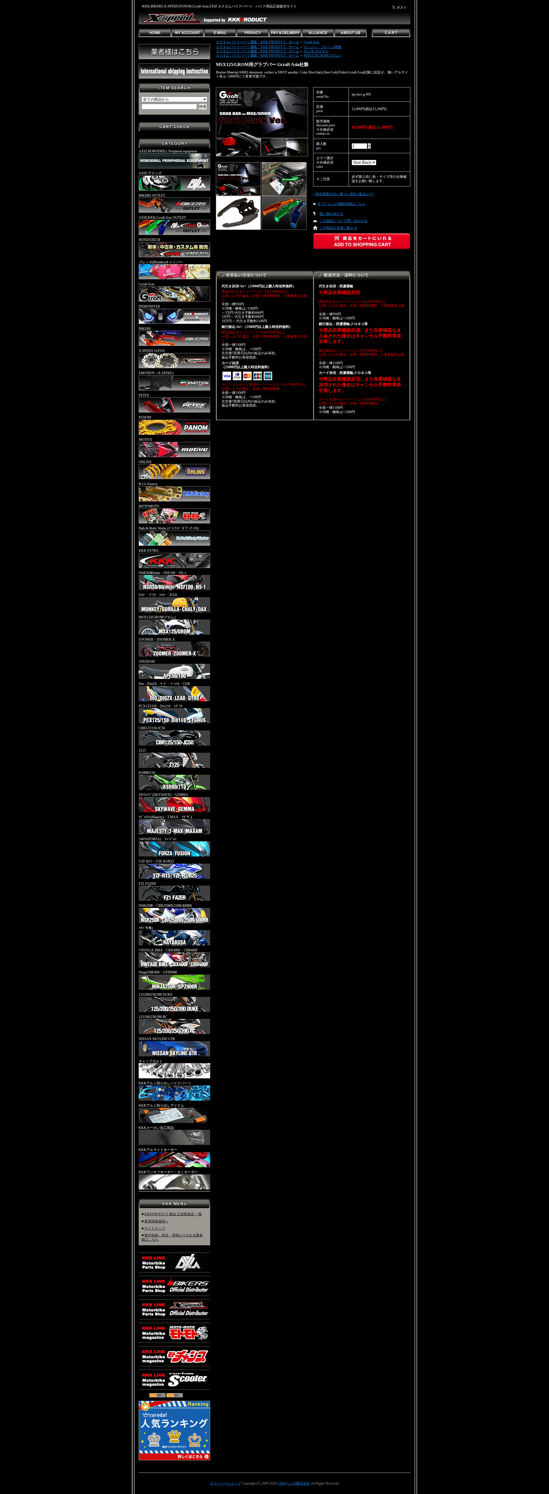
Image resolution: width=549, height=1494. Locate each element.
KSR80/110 (147, 773)
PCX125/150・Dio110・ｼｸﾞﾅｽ (160, 706)
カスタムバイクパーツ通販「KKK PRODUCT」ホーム (257, 42)
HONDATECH (149, 240)
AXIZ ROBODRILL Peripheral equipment (168, 151)
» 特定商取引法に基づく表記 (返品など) (343, 194)
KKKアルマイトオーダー (158, 1150)
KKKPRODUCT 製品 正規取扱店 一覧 (173, 1214)
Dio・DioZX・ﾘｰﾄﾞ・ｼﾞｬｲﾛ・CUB (164, 684)
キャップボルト (151, 1061)
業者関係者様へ (156, 1221)
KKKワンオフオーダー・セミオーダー (168, 1172)
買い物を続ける (331, 214)
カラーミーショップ (225, 1483)
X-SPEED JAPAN (152, 351)
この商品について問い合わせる (343, 221)
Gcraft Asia (146, 284)
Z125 (142, 750)
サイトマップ (154, 1228)
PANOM (145, 417)
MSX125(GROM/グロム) (157, 617)
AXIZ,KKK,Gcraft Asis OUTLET (162, 218)
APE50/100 (147, 662)
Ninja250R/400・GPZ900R (158, 972)
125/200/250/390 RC (153, 1017)
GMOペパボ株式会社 (294, 1483)
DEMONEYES (149, 306)
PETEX (144, 395)
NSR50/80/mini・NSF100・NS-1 (162, 573)
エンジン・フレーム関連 (322, 47)
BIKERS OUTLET (152, 196)
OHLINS (145, 462)
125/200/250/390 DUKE (155, 995)
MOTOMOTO (149, 506)
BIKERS (145, 329)
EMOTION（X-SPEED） (157, 373)
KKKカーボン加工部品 (156, 1128)
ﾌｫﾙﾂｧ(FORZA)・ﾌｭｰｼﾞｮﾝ (157, 839)
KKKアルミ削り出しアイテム (161, 1105)
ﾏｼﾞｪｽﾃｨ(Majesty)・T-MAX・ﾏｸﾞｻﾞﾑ (165, 817)
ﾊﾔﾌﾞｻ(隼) (146, 928)
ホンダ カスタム (316, 51)
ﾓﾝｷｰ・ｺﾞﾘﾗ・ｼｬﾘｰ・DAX (158, 595)
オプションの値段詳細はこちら (341, 204)
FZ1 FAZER (147, 884)
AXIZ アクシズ (150, 173)
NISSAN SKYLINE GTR (157, 1039)
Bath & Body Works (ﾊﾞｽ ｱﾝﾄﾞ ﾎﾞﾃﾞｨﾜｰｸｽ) (169, 528)
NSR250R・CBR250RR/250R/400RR (165, 906)
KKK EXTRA (149, 551)
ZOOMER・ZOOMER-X (157, 640)
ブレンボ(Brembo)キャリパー (161, 262)
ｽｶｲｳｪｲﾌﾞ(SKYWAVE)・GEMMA (163, 795)
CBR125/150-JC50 (152, 728)
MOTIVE (145, 440)
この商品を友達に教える (338, 228)
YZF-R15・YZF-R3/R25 (156, 861)
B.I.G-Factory (148, 484)
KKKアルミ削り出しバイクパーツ (165, 1083)
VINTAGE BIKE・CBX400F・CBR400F (168, 950)
